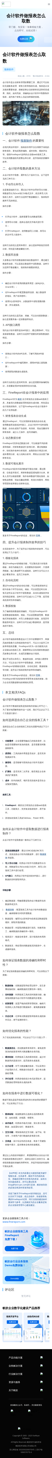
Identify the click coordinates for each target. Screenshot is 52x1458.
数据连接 (10, 909)
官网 (38, 535)
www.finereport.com (14, 1221)
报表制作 (26, 141)
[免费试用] (26, 509)
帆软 (20, 399)
